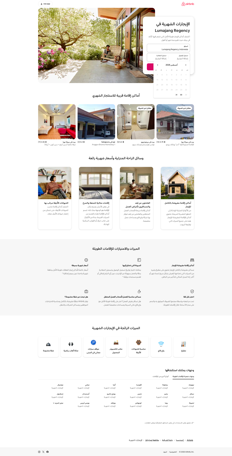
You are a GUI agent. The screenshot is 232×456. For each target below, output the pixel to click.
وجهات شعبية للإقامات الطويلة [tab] (183, 376)
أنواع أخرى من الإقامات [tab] (161, 376)
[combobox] (168, 49)
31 (176, 95)
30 (181, 95)
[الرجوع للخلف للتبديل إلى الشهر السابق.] (185, 65)
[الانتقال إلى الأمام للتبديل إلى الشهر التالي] (157, 65)
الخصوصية (173, 452)
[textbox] (179, 58)
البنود (165, 452)
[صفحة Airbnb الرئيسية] (188, 4)
